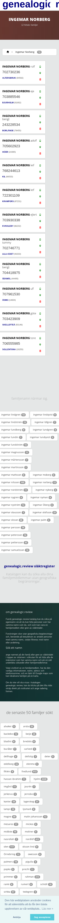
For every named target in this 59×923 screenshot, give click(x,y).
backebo (10, 733)
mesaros (10, 824)
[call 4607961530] (40, 289)
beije (30, 733)
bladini (9, 741)
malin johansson (35, 816)
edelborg (11, 763)
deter (49, 756)
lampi (9, 809)
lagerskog (31, 801)
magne (9, 816)
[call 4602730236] (40, 67)
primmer (10, 876)
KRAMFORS (8, 201)
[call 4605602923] (40, 141)
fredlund (29, 771)
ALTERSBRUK (9, 78)
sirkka (9, 891)
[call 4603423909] (40, 314)
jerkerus (10, 794)
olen (9, 846)
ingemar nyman (40, 497)
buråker (9, 748)
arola (28, 726)
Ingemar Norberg (24, 51)
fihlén (8, 771)
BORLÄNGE (8, 130)
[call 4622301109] (40, 191)
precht (27, 869)
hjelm (40, 778)
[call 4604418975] (40, 265)
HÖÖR (5, 152)
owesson (34, 854)
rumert (26, 884)
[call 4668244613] (40, 166)
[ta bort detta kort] (40, 80)
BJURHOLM (8, 103)
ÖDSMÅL (6, 279)
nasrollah (10, 839)
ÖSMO (5, 300)
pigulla (31, 861)
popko (8, 869)
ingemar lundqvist (41, 437)
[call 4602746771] (40, 240)
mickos (31, 824)
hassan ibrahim (14, 778)
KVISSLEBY (7, 226)
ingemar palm (40, 519)
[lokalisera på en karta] (40, 74)
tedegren (29, 891)
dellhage (10, 756)
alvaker (9, 726)
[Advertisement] (28, 366)
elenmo (32, 763)
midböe (10, 831)
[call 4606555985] (40, 339)
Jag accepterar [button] (42, 917)
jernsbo (30, 794)
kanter (9, 801)
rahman (32, 876)
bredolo (29, 741)
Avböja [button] (17, 917)
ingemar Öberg (43, 504)
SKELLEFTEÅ (8, 325)
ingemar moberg (43, 474)
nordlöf (32, 839)
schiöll (45, 884)
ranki (8, 884)
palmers (10, 861)
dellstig (30, 756)
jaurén (29, 786)
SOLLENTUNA (9, 349)
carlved (29, 748)
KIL (3, 177)
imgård (10, 786)
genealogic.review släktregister (29, 566)
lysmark (28, 809)
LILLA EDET (7, 254)
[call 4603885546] (40, 92)
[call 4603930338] (40, 215)
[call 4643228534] (40, 117)
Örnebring (11, 854)
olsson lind (29, 846)
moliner (30, 831)
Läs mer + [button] (47, 908)
